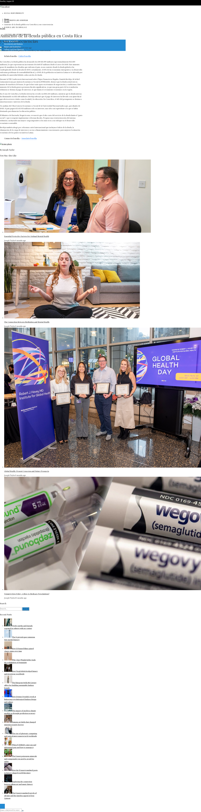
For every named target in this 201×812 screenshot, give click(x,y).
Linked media (25, 56)
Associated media (29, 138)
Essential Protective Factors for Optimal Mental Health (26, 236)
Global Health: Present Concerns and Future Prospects (26, 471)
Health (2, 29)
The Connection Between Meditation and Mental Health (26, 322)
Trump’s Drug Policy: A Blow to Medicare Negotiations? (26, 594)
